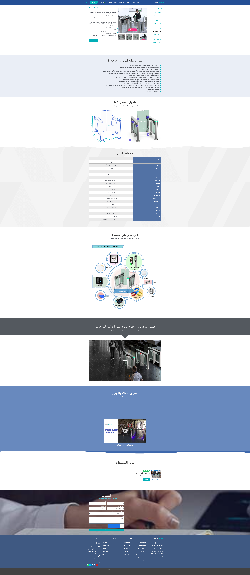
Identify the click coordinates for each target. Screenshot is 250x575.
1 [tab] (129, 416)
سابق (163, 408)
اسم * (123, 501)
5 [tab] (124, 416)
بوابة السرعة (143, 551)
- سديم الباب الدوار (158, 15)
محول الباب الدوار (127, 548)
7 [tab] (121, 416)
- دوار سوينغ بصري (158, 34)
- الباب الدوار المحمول (157, 42)
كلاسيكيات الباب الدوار (142, 545)
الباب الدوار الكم (143, 542)
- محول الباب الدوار (158, 23)
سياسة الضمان (105, 551)
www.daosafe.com (93, 561)
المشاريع (104, 554)
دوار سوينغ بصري (127, 551)
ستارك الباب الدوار (126, 545)
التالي (87, 408)
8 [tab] (120, 416)
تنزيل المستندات (105, 545)
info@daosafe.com (93, 558)
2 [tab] (128, 416)
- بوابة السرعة (159, 28)
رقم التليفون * (103, 506)
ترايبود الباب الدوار (126, 557)
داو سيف (99, 569)
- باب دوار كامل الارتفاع (157, 26)
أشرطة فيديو (104, 542)
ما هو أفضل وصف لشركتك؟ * (118, 511)
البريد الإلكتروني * (120, 506)
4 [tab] (125, 416)
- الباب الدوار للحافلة (158, 45)
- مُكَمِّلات (160, 47)
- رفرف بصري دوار (158, 36)
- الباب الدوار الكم (158, 12)
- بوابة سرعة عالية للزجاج (157, 31)
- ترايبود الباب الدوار (158, 39)
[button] (131, 2)
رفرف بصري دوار (127, 554)
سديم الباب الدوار (127, 542)
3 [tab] (127, 416)
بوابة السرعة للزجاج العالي (141, 554)
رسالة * (122, 516)
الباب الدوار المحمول (142, 557)
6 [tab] (123, 416)
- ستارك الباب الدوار (158, 17)
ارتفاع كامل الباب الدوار (141, 548)
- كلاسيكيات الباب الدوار (157, 20)
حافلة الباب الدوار (127, 560)
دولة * (105, 501)
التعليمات (104, 548)
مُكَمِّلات (144, 560)
